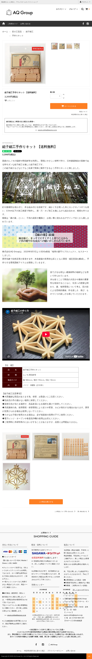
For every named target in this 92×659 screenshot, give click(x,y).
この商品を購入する (46, 502)
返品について (83, 111)
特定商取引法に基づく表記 (79, 114)
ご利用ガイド (13, 24)
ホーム (5, 31)
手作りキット (18, 35)
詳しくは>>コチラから (81, 590)
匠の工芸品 (17, 31)
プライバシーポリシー (55, 651)
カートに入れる (70, 106)
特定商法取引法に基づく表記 (34, 651)
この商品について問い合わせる (64, 511)
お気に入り (11, 101)
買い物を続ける (82, 511)
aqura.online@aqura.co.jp (47, 130)
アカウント (85, 2)
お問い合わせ (25, 24)
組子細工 (29, 31)
